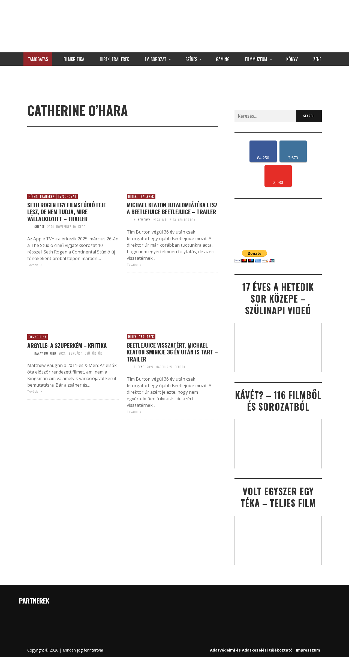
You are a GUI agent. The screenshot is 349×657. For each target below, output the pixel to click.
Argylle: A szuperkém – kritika (67, 345)
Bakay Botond (45, 353)
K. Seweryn (142, 220)
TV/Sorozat (67, 196)
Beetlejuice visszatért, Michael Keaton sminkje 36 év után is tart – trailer (172, 352)
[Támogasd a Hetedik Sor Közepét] (174, 83)
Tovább (33, 265)
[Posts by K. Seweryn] (129, 220)
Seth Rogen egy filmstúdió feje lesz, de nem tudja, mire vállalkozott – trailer (66, 211)
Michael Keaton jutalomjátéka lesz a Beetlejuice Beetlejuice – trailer (172, 208)
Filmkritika (37, 337)
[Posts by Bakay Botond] (29, 353)
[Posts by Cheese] (29, 227)
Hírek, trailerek (42, 196)
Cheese (39, 227)
